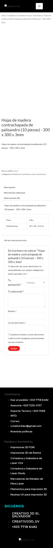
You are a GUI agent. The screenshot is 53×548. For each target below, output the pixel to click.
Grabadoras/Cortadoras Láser (19, 15)
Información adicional (14, 192)
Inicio (3, 15)
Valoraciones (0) (12, 198)
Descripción (9, 187)
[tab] (26, 187)
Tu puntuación (15, 282)
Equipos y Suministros (18, 441)
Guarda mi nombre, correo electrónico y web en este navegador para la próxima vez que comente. (26, 338)
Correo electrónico (17, 322)
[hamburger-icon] (39, 6)
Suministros (38, 15)
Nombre (12, 311)
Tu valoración (16, 291)
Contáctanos (12, 394)
